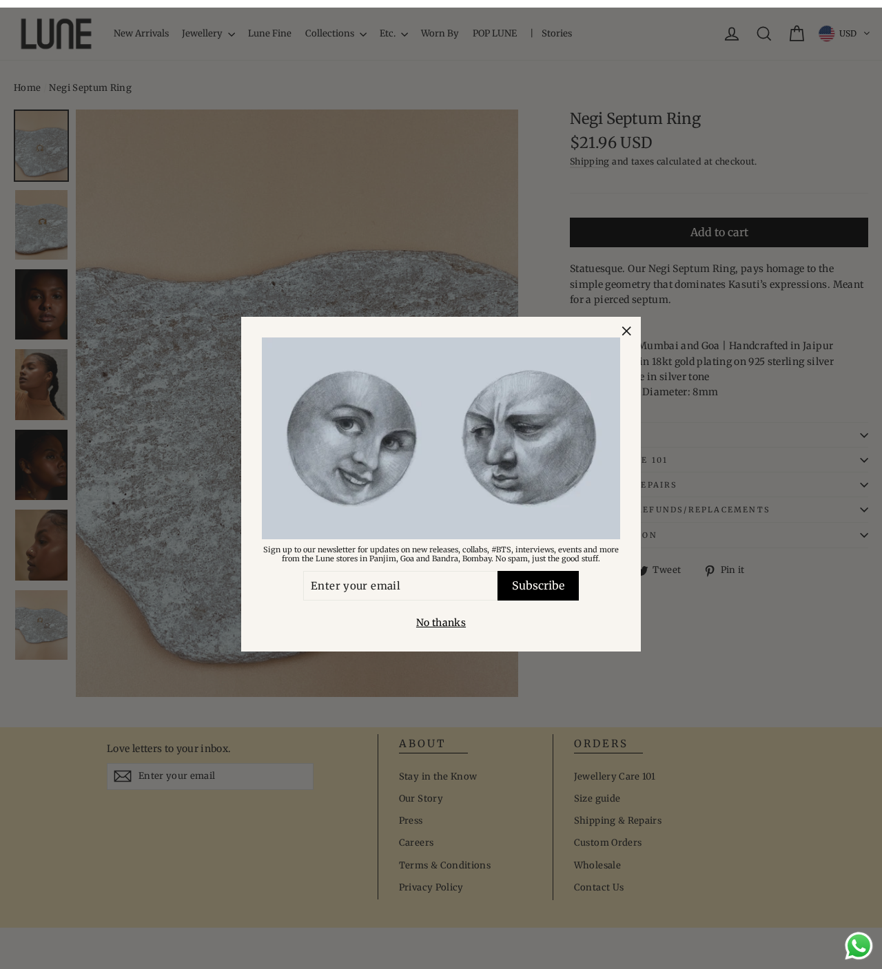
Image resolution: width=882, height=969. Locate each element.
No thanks (441, 623)
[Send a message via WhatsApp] (859, 946)
